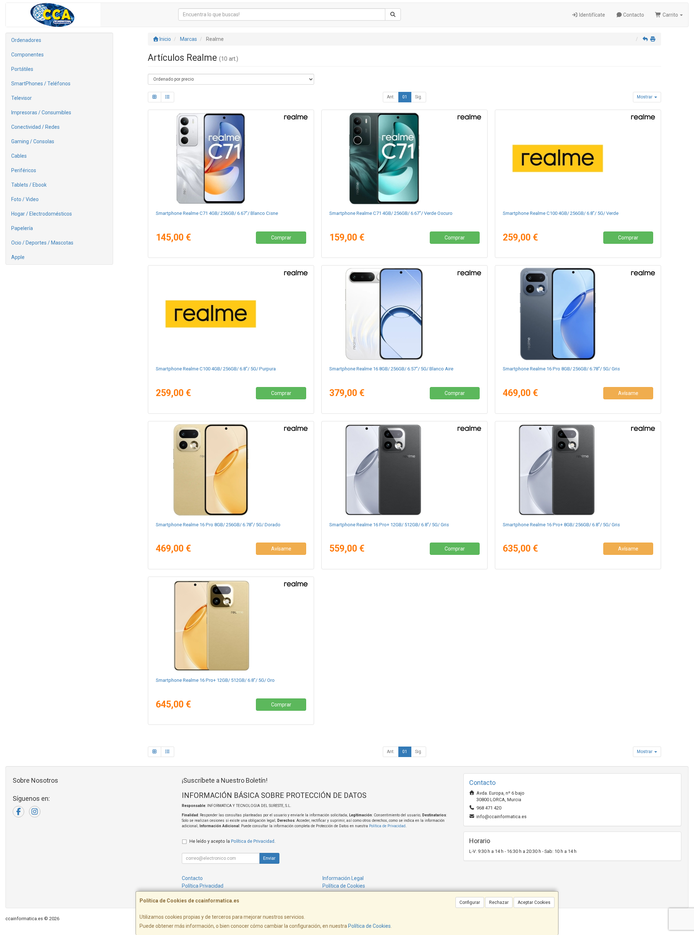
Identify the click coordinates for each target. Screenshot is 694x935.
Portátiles (22, 69)
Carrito (670, 15)
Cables (19, 156)
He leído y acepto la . (232, 841)
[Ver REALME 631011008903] (231, 158)
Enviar (269, 858)
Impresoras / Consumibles (41, 112)
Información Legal (343, 878)
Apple (18, 257)
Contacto (633, 15)
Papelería (22, 228)
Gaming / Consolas (32, 141)
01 (404, 96)
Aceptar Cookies (534, 902)
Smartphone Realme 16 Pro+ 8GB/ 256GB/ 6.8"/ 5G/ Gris (561, 524)
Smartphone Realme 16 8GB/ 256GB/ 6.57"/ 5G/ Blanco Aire (391, 368)
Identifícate (591, 15)
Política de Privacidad (387, 826)
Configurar (469, 902)
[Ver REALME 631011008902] (404, 158)
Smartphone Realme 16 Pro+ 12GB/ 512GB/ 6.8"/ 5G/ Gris (389, 524)
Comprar (281, 238)
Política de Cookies (369, 926)
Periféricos (23, 170)
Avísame (628, 393)
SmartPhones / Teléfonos (40, 83)
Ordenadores (26, 40)
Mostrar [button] (645, 96)
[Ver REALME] (578, 158)
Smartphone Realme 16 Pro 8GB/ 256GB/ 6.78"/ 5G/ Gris (561, 368)
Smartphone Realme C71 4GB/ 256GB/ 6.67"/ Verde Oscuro (391, 213)
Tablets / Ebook (29, 185)
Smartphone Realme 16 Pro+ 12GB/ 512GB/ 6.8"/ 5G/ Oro (215, 680)
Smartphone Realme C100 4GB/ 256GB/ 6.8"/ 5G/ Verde (560, 213)
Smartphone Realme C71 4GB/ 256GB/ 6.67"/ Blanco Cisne (217, 213)
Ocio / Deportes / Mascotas (42, 243)
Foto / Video (25, 199)
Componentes (27, 55)
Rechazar (499, 902)
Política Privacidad (202, 886)
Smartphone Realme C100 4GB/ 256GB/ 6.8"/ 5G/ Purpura (216, 368)
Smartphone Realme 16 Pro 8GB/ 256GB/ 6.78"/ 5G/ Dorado (218, 524)
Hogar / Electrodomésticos (41, 214)
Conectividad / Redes (35, 127)
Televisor (21, 98)
